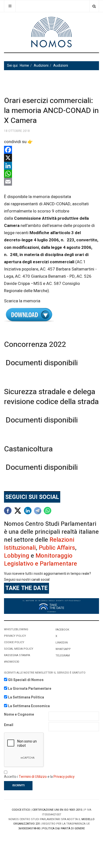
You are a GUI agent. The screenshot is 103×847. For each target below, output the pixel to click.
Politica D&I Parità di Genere (63, 828)
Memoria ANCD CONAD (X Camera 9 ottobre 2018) (51, 315)
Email (8, 725)
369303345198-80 (29, 828)
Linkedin (62, 642)
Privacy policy (64, 776)
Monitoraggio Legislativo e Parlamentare (40, 559)
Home (24, 65)
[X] (51, 158)
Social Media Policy (18, 649)
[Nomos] (51, 32)
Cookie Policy (14, 642)
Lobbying (16, 555)
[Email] (51, 182)
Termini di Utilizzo (33, 776)
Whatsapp (63, 649)
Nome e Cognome (19, 714)
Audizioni (41, 65)
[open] (10, 6)
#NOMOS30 (11, 662)
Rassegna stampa (17, 655)
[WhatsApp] (51, 174)
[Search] (94, 6)
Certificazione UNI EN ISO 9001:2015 (57, 810)
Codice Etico (21, 810)
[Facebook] (51, 150)
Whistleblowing (16, 629)
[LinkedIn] (51, 166)
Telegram (63, 655)
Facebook (62, 630)
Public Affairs (57, 547)
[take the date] (51, 605)
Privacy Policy (15, 636)
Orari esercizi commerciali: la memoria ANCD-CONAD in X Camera (51, 110)
